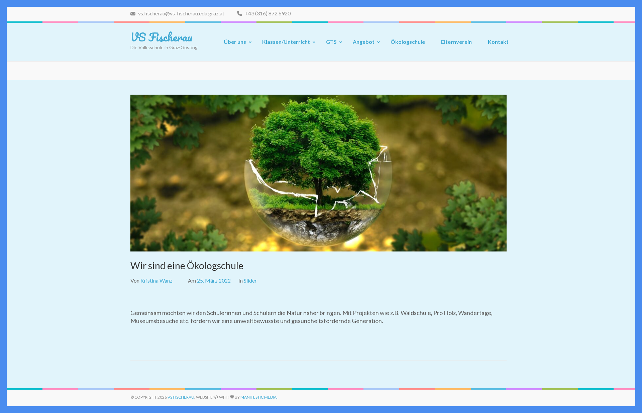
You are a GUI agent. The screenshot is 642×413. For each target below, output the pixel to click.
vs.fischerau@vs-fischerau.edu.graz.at (180, 13)
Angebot (363, 41)
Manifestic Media (258, 397)
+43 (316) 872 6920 (267, 13)
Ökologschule (408, 41)
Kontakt (498, 41)
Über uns (235, 41)
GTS (331, 41)
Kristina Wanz (156, 280)
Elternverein (456, 41)
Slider (250, 280)
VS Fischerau (161, 36)
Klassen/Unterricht (286, 41)
